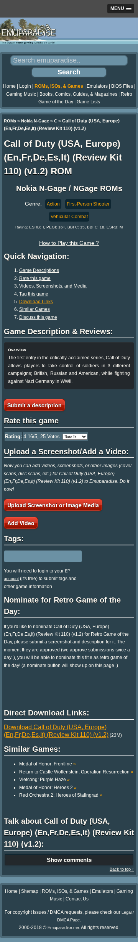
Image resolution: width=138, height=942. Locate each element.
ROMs (10, 121)
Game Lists (88, 101)
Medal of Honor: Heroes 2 (48, 787)
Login (25, 86)
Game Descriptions (39, 270)
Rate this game (35, 278)
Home (9, 86)
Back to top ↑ (122, 869)
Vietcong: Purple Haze (44, 779)
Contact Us (77, 899)
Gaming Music (21, 94)
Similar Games (34, 309)
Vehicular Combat (69, 216)
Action (53, 204)
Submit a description (34, 405)
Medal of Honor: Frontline (47, 764)
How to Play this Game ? (69, 243)
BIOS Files (122, 86)
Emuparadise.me (63, 927)
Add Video (20, 523)
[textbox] (37, 556)
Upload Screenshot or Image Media (53, 505)
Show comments (69, 860)
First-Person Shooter (88, 204)
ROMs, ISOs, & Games (58, 86)
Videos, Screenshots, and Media (53, 286)
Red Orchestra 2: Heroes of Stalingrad (60, 795)
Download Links (36, 301)
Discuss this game (38, 317)
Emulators (97, 86)
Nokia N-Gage (35, 121)
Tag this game (33, 294)
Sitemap (29, 891)
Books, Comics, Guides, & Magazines (78, 94)
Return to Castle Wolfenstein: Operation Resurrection (76, 772)
